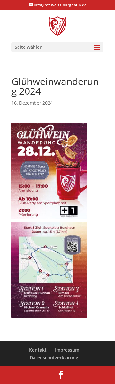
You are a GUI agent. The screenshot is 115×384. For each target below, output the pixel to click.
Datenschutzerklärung (54, 357)
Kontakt (38, 350)
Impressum (67, 350)
